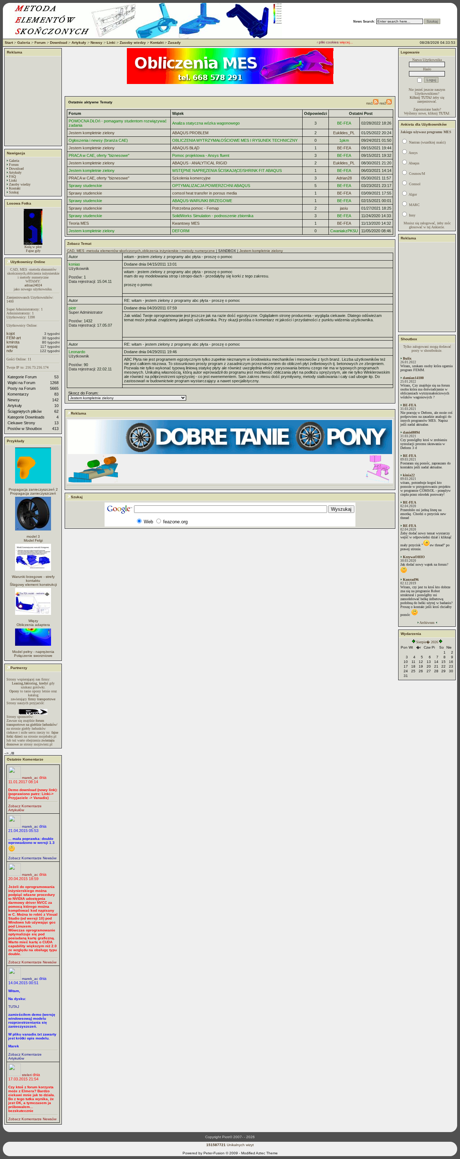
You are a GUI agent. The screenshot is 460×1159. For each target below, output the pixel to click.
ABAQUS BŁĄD (185, 148)
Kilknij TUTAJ (421, 97)
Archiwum (426, 623)
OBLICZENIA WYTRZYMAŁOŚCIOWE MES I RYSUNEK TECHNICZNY (235, 140)
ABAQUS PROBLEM (190, 133)
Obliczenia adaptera (33, 625)
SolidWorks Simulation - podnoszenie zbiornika (212, 216)
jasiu (344, 208)
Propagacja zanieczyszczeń (33, 493)
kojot (10, 333)
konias (74, 264)
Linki (111, 43)
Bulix (407, 358)
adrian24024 (33, 285)
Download (58, 43)
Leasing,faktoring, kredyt (30, 683)
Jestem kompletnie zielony (92, 133)
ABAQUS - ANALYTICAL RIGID (199, 163)
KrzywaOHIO (414, 557)
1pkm (344, 140)
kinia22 (409, 475)
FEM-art (13, 338)
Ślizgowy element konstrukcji (33, 584)
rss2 (383, 103)
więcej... (337, 42)
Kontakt (157, 43)
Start (9, 43)
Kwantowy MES (185, 223)
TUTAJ (13, 1007)
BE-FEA (344, 123)
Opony (14, 691)
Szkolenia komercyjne (191, 178)
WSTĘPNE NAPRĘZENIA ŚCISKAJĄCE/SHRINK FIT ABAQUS (227, 170)
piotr (72, 308)
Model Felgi (33, 540)
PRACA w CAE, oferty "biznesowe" (99, 155)
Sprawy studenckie (85, 185)
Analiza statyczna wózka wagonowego (206, 123)
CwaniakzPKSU (344, 231)
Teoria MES (79, 223)
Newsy (96, 43)
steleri (27, 1075)
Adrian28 (344, 178)
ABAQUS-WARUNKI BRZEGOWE (202, 200)
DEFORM (180, 231)
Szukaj (14, 192)
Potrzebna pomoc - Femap (195, 208)
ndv (9, 351)
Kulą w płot (33, 247)
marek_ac (30, 778)
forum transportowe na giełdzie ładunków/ (32, 722)
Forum (40, 43)
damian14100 (413, 378)
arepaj (11, 346)
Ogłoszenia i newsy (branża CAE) (98, 140)
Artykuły (79, 43)
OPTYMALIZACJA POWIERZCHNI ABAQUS (211, 185)
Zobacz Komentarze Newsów (32, 858)
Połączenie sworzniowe (33, 656)
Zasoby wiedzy (133, 43)
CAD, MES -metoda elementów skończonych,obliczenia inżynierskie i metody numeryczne (141, 251)
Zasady (174, 43)
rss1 (369, 103)
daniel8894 (411, 432)
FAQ (12, 176)
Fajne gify (33, 251)
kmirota (12, 342)
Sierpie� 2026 (427, 642)
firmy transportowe (41, 699)
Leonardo (77, 352)
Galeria (23, 43)
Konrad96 (411, 579)
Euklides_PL (344, 133)
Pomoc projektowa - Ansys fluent (200, 155)
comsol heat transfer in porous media (204, 193)
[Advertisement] (33, 101)
